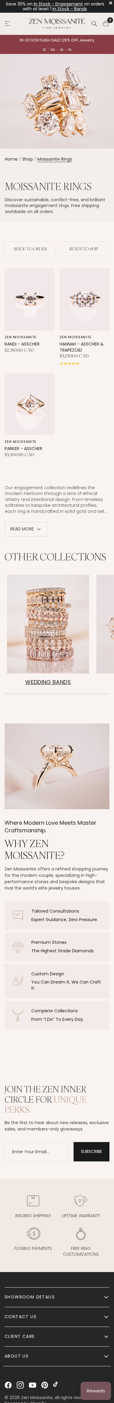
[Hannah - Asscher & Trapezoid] (85, 299)
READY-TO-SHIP (83, 249)
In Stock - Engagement (58, 4)
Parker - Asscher (23, 449)
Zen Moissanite (20, 337)
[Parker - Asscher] (30, 404)
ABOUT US (17, 1356)
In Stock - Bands (70, 9)
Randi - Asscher (22, 344)
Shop (27, 159)
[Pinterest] (44, 1385)
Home (11, 159)
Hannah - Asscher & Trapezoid (82, 347)
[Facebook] (8, 1385)
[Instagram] (20, 1385)
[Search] (94, 24)
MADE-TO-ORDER (30, 249)
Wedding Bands (48, 682)
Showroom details (30, 1297)
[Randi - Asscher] (30, 299)
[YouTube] (32, 1385)
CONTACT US (20, 1317)
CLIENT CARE (20, 1336)
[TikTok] (56, 1385)
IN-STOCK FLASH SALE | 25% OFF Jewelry (57, 40)
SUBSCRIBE (91, 1151)
